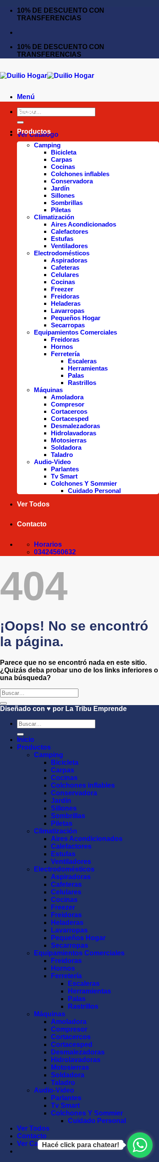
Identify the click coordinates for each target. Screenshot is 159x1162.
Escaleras (82, 361)
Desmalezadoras (75, 425)
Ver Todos (33, 504)
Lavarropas (67, 310)
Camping (47, 145)
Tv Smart (64, 476)
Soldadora (66, 447)
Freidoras (65, 296)
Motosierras (68, 440)
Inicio (25, 111)
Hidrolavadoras (73, 433)
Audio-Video (52, 461)
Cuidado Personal (94, 490)
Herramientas (88, 368)
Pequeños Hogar (75, 317)
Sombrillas (67, 202)
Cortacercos (69, 411)
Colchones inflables (80, 173)
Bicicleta (63, 152)
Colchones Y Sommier (84, 483)
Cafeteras (65, 267)
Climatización (54, 217)
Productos (34, 131)
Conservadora (72, 181)
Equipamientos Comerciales (75, 332)
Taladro (62, 454)
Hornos (62, 346)
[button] (26, 96)
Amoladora (67, 397)
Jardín (60, 188)
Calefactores (69, 231)
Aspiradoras (69, 260)
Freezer (62, 289)
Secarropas (68, 325)
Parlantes (65, 469)
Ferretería (65, 353)
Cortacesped (70, 418)
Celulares (65, 274)
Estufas (62, 238)
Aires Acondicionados (83, 224)
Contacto (32, 524)
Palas (76, 375)
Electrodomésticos (61, 253)
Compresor (67, 404)
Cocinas (63, 166)
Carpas (61, 159)
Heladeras (66, 303)
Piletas (61, 209)
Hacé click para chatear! (80, 1144)
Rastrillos (82, 382)
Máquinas (48, 389)
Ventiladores (69, 245)
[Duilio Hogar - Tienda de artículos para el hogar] (47, 75)
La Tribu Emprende (96, 708)
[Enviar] (20, 122)
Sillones (63, 195)
